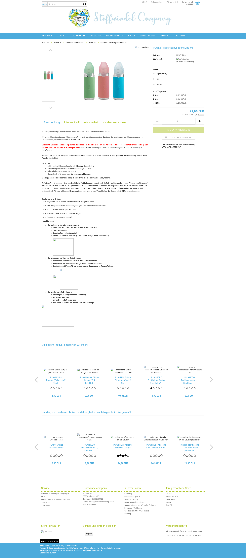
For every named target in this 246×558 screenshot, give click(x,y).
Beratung (128, 494)
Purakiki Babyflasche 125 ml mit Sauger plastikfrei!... (189, 448)
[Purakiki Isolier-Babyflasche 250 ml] (103, 81)
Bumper (62, 137)
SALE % (169, 505)
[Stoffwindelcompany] (123, 18)
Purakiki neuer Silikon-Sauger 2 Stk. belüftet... (90, 380)
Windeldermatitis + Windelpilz (136, 511)
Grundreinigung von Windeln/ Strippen (140, 505)
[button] (144, 2)
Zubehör (131, 36)
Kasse (168, 502)
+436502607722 (96, 499)
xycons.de (98, 550)
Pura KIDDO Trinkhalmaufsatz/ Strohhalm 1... (189, 380)
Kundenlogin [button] (157, 2)
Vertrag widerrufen (49, 541)
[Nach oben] (240, 553)
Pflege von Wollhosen (133, 508)
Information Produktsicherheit (81, 122)
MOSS (159, 84)
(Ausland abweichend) (185, 62)
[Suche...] (84, 4)
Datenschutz (46, 502)
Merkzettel (173, 2)
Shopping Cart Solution (48, 550)
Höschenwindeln (114, 36)
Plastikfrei (179, 36)
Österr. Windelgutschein (134, 502)
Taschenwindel (77, 36)
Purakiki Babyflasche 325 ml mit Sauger (122, 446)
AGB (43, 497)
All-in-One (61, 36)
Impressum (45, 505)
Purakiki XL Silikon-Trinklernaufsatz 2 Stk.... (122, 380)
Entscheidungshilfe (132, 497)
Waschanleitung (131, 499)
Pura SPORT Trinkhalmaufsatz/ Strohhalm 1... (156, 380)
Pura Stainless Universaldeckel (56, 446)
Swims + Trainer (147, 36)
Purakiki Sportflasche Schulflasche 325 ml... (156, 446)
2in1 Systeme (96, 36)
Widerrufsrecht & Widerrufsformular (56, 499)
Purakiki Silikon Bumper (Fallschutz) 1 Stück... (56, 380)
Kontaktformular (89, 504)
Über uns (170, 494)
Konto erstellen (172, 497)
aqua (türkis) (162, 73)
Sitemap (127, 514)
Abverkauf (47, 36)
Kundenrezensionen (114, 122)
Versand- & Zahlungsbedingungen (55, 494)
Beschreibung (52, 122)
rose (158, 79)
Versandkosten (71, 545)
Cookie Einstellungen (48, 553)
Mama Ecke (165, 36)
